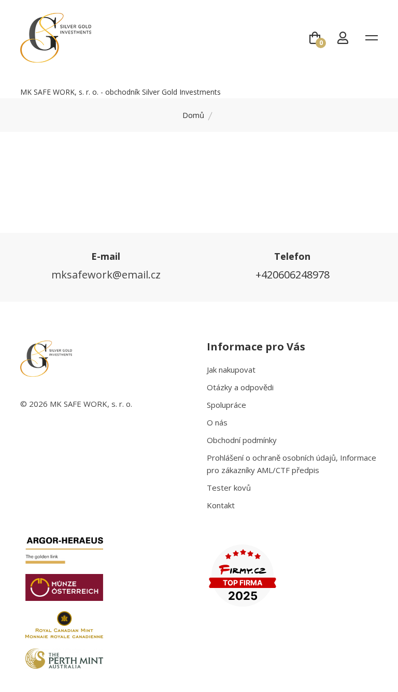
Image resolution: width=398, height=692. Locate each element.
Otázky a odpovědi (240, 387)
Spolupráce (226, 405)
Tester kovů (229, 487)
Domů (193, 115)
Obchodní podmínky (242, 440)
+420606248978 (292, 275)
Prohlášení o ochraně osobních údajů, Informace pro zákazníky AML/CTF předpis (291, 463)
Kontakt (221, 505)
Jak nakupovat (231, 369)
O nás (217, 422)
